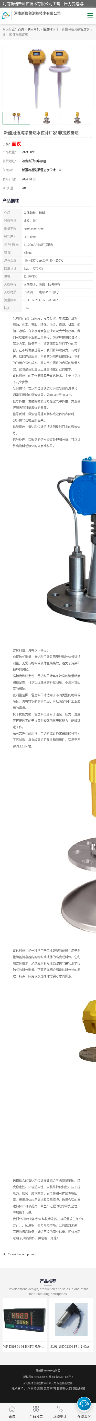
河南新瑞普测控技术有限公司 (39, 1383)
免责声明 (50, 1389)
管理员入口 (64, 1389)
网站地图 (79, 1389)
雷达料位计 (50, 29)
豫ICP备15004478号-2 (61, 1377)
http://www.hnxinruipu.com (19, 1254)
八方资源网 (35, 1389)
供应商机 (33, 29)
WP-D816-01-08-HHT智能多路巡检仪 (28, 1346)
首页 (21, 29)
